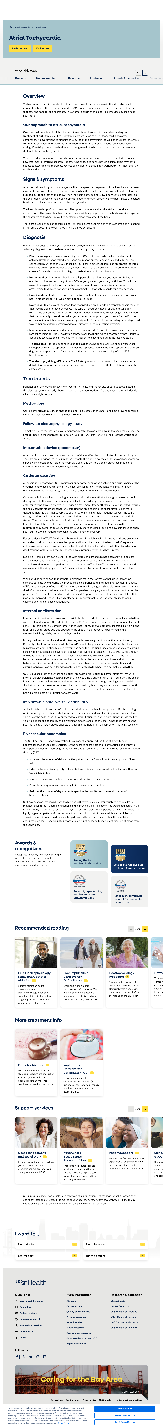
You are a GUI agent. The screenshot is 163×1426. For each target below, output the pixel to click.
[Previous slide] (138, 73)
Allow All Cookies (125, 1409)
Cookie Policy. (63, 1423)
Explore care (42, 48)
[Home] (32, 1282)
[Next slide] (145, 73)
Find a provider (20, 48)
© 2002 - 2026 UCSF (131, 1392)
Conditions (41, 27)
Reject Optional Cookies (125, 1422)
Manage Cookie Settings (124, 1415)
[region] (81, 1415)
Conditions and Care (24, 27)
